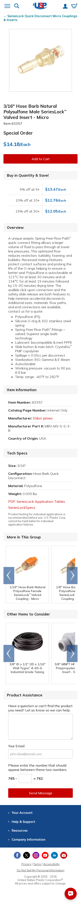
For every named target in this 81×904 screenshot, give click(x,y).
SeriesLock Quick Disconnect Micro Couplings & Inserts (40, 18)
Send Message (40, 793)
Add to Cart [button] (41, 159)
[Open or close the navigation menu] (7, 6)
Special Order (18, 133)
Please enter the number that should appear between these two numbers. (37, 767)
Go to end (9, 575)
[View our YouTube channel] (45, 855)
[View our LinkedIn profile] (54, 855)
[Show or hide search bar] (16, 6)
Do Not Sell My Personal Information (40, 870)
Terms (37, 864)
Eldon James (43, 418)
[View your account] (65, 6)
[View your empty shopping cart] (74, 6)
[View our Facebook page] (17, 855)
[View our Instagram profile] (36, 855)
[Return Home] (40, 6)
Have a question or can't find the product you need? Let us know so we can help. (40, 708)
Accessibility (51, 864)
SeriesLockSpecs (21, 507)
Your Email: (16, 746)
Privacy (26, 864)
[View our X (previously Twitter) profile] (26, 855)
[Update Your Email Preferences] (63, 855)
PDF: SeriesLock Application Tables (36, 501)
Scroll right (72, 575)
